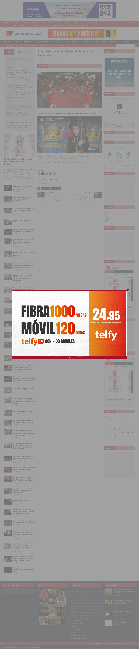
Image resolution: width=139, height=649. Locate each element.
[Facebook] (128, 22)
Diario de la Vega (54, 61)
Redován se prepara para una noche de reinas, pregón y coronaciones (22, 199)
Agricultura (87, 42)
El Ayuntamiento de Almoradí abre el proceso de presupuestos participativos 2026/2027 (19, 100)
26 (115, 435)
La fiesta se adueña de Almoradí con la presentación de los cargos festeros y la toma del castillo (24, 367)
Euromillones (108, 218)
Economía (27, 42)
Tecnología (114, 42)
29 (128, 435)
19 (115, 432)
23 (132, 432)
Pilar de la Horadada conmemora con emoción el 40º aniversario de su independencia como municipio (24, 378)
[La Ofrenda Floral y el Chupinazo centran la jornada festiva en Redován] (19, 145)
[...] (5, 180)
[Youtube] (132, 22)
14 (124, 429)
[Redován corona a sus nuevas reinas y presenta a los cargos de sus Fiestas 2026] (8, 188)
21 (124, 432)
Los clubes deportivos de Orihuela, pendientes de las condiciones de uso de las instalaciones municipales (19, 72)
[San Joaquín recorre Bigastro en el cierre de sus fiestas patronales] (8, 232)
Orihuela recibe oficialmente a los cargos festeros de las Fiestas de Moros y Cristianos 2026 (23, 558)
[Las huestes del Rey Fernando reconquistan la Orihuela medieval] (8, 413)
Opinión (76, 42)
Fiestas (65, 42)
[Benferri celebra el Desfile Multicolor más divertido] (8, 222)
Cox (84, 22)
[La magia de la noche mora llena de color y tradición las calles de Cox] (8, 570)
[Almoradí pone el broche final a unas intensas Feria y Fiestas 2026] (8, 335)
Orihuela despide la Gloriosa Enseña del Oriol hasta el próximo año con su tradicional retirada (23, 478)
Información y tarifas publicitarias (116, 643)
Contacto (132, 643)
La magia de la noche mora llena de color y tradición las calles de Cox (23, 569)
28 (124, 435)
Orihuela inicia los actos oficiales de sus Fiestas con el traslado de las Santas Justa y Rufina (23, 511)
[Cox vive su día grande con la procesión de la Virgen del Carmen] (8, 523)
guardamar (56, 188)
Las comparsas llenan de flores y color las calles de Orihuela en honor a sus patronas (23, 458)
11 (110, 429)
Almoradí (25, 22)
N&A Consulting (35, 647)
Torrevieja (16, 22)
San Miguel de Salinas (35, 26)
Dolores (66, 22)
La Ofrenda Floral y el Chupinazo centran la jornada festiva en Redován (18, 161)
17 (106, 432)
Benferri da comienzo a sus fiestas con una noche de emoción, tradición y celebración (24, 323)
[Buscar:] (125, 45)
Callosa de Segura (94, 22)
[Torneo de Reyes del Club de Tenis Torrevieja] (108, 613)
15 (128, 429)
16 (132, 429)
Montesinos (76, 22)
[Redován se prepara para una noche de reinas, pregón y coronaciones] (8, 199)
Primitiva (106, 214)
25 (110, 435)
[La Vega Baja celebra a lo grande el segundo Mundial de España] (8, 469)
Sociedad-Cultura (41, 42)
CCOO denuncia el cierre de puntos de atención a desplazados (124, 621)
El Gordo (106, 216)
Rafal (58, 22)
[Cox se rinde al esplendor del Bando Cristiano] (8, 502)
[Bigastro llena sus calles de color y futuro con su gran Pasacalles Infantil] (8, 290)
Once (105, 222)
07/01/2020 (43, 61)
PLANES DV (126, 42)
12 (115, 429)
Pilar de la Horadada (10, 26)
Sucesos (17, 42)
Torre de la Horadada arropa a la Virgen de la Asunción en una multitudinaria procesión (23, 210)
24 (106, 435)
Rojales (42, 22)
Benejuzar (22, 26)
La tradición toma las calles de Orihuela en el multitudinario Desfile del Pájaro (23, 490)
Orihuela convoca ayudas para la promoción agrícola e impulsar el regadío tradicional (19, 80)
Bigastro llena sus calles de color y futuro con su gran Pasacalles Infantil (23, 289)
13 (119, 429)
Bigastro (34, 22)
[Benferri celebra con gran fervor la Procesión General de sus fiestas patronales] (8, 254)
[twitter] (135, 22)
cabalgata (45, 188)
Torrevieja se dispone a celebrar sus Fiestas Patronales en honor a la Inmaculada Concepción (123, 602)
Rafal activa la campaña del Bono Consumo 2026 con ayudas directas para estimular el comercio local (19, 87)
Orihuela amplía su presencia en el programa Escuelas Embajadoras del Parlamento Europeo (18, 115)
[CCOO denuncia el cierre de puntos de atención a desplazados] (108, 623)
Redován (50, 22)
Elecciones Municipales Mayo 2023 (78, 26)
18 (110, 432)
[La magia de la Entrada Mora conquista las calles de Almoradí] (8, 358)
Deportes (55, 42)
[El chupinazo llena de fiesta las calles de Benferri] (8, 301)
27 (119, 435)
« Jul (105, 443)
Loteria (106, 220)
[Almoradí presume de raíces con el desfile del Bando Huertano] (8, 390)
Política (7, 42)
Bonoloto (107, 212)
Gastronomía (101, 42)
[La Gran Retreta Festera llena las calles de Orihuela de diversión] (8, 423)
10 (106, 429)
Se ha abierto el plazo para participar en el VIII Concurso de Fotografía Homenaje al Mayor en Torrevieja (19, 107)
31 (106, 438)
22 (128, 432)
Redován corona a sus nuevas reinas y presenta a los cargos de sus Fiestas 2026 (23, 187)
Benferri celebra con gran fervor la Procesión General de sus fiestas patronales (24, 253)
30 (132, 435)
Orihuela (6, 22)
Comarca (47, 26)
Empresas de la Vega (59, 26)
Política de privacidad (95, 643)
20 (119, 432)
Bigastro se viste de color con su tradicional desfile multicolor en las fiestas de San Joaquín (23, 265)
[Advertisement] (119, 190)
